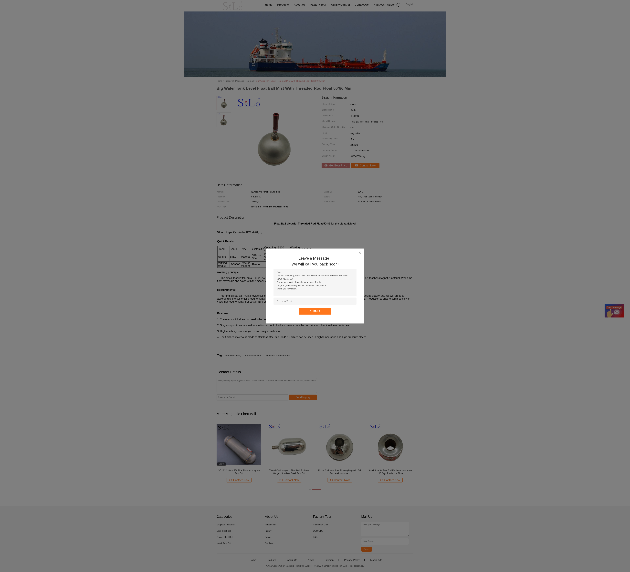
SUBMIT (315, 311)
